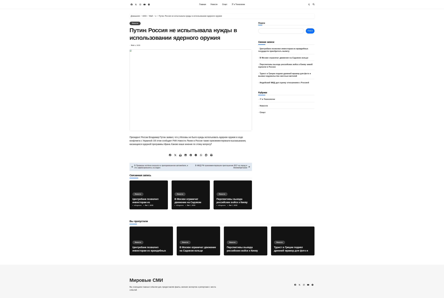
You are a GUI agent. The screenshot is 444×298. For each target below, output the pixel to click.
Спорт (224, 4)
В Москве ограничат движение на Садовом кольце (187, 202)
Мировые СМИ (146, 280)
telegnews (138, 205)
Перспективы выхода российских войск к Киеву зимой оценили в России (231, 202)
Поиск (261, 23)
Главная (202, 4)
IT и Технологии (238, 4)
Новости (214, 4)
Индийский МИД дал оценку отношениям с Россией (284, 83)
